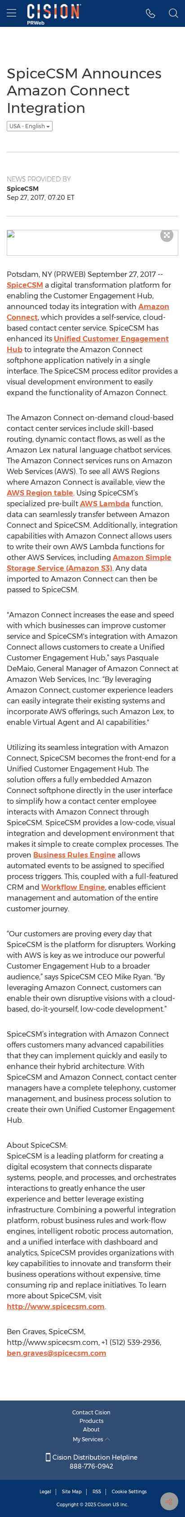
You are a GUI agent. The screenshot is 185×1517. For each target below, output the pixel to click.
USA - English (27, 126)
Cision (104, 1505)
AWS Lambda (105, 504)
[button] (150, 13)
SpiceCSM (25, 285)
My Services (89, 1439)
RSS (96, 1492)
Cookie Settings (129, 1492)
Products (91, 1421)
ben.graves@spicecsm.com (56, 1353)
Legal (45, 1492)
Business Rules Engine (74, 855)
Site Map (72, 1492)
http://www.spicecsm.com (56, 1306)
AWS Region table (40, 493)
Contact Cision (91, 1412)
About (91, 1429)
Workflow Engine (73, 887)
